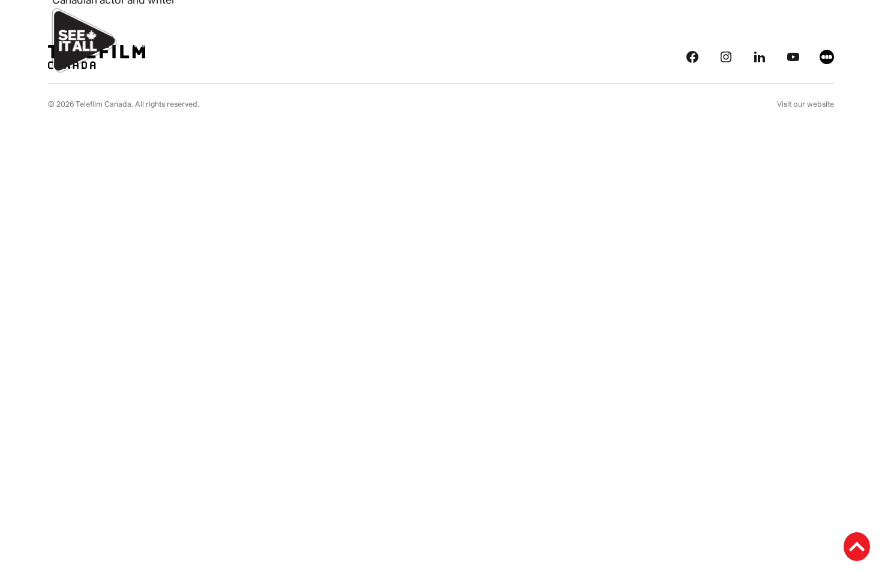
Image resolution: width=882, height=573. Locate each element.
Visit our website (805, 104)
